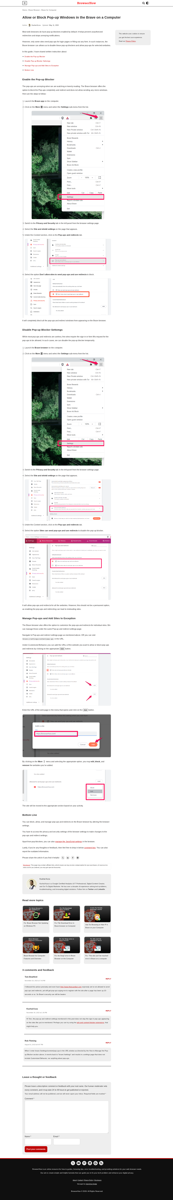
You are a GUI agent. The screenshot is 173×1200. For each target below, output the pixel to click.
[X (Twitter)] (63, 858)
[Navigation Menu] (24, 3)
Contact (80, 1180)
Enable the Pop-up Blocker (35, 56)
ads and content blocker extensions (90, 1022)
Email (56, 1136)
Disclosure (26, 865)
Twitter (91, 889)
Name (28, 1136)
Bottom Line (29, 70)
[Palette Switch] (147, 3)
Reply (108, 979)
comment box (90, 848)
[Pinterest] (84, 1163)
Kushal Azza (36, 25)
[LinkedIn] (68, 858)
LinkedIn (101, 889)
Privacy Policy (131, 41)
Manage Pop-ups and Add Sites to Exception (42, 66)
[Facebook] (73, 858)
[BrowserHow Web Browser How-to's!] (86, 3)
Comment (29, 1099)
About (75, 1180)
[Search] (143, 3)
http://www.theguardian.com (71, 987)
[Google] (95, 1163)
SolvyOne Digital (91, 1184)
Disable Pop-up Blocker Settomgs (37, 61)
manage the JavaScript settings (68, 842)
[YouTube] (78, 1163)
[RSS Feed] (101, 1163)
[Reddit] (78, 858)
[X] (73, 1163)
